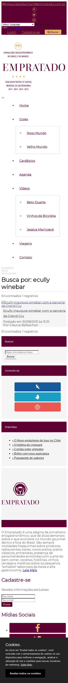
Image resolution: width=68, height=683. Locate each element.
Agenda (25, 174)
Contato (25, 257)
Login (11, 32)
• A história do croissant (27, 444)
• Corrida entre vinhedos (28, 449)
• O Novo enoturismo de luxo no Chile (36, 440)
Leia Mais (30, 570)
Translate (15, 28)
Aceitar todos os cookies (25, 673)
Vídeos (24, 188)
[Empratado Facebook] (34, 9)
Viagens (25, 243)
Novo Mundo (36, 133)
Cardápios (27, 161)
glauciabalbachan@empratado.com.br (35, 4)
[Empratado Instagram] (34, 20)
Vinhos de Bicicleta (41, 216)
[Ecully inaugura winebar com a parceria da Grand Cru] (33, 306)
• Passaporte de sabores (28, 458)
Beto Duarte (36, 202)
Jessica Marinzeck (40, 229)
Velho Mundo (37, 147)
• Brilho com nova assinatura (30, 453)
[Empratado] (34, 67)
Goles (23, 119)
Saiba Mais (26, 664)
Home (24, 105)
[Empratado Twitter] (34, 14)
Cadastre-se (31, 32)
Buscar (54, 32)
